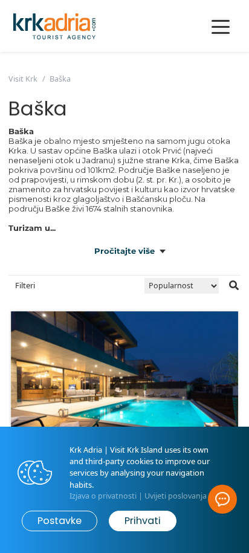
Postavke (59, 521)
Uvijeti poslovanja (175, 496)
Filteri (25, 285)
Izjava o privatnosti (103, 496)
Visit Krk (22, 79)
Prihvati (142, 521)
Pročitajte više (124, 251)
